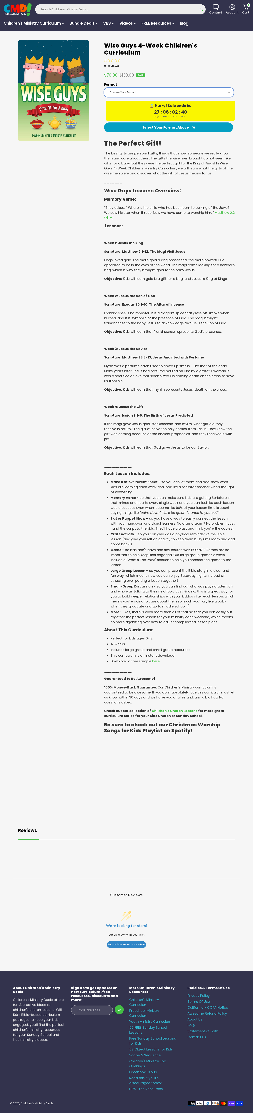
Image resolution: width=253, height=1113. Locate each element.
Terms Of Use (198, 1001)
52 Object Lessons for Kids (151, 1049)
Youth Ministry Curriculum (150, 1021)
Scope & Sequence (145, 1055)
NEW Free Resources (146, 1089)
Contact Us (196, 1037)
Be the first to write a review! (126, 944)
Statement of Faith (202, 1031)
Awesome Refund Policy (207, 1013)
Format (110, 84)
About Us (194, 1019)
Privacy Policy (198, 995)
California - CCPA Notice (207, 1007)
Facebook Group (143, 1072)
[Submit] (119, 1009)
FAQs (191, 1025)
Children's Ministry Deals (37, 1103)
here (156, 661)
